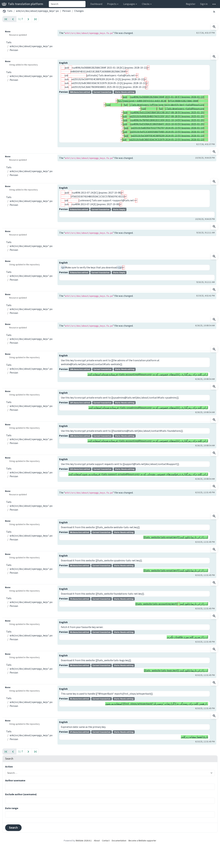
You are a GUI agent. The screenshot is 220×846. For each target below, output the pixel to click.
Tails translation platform (25, 4)
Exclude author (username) (21, 794)
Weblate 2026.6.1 (84, 840)
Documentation (119, 840)
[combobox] (67, 4)
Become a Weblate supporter (142, 840)
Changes (79, 11)
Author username (15, 780)
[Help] (214, 4)
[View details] (214, 26)
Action (9, 766)
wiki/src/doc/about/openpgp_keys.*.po (37, 11)
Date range (11, 808)
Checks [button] (146, 4)
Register (190, 4)
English (63, 63)
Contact (106, 840)
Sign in (204, 4)
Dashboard (96, 4)
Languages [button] (129, 4)
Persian (66, 11)
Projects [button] (111, 4)
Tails (9, 11)
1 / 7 (20, 19)
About (97, 840)
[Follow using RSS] (214, 11)
